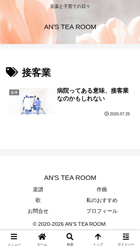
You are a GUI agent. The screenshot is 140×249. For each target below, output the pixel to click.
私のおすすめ (102, 200)
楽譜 (38, 189)
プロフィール (102, 211)
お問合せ (38, 211)
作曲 (102, 189)
